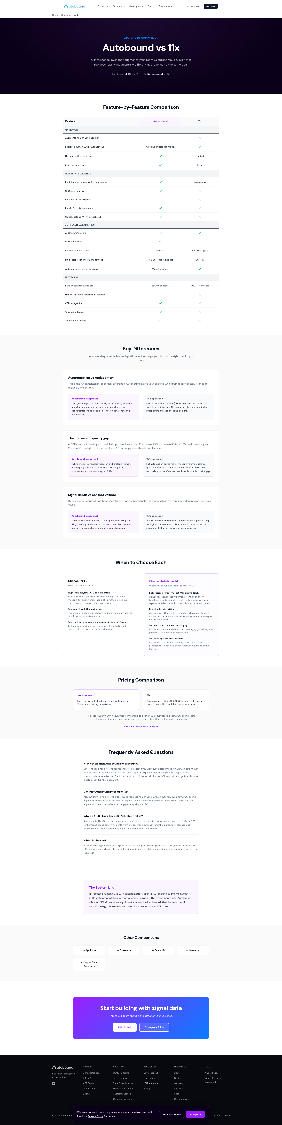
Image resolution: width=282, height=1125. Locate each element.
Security (178, 1088)
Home (55, 15)
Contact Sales (193, 6)
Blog (176, 1073)
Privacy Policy (211, 1073)
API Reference (151, 1083)
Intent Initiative (120, 1078)
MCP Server (88, 1083)
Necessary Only (172, 1114)
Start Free (211, 6)
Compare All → (154, 1027)
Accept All (195, 1114)
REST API (87, 1078)
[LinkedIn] (65, 1083)
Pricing (151, 6)
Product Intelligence (123, 1088)
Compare (66, 15)
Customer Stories (122, 1093)
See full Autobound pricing (141, 726)
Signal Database (91, 1073)
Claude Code (89, 1088)
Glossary (178, 1083)
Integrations (150, 1078)
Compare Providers (123, 1099)
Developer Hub (151, 1073)
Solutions (117, 6)
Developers (135, 6)
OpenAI (86, 1093)
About (177, 1093)
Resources (164, 6)
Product (102, 6)
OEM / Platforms (121, 1073)
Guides (177, 1078)
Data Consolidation (123, 1083)
